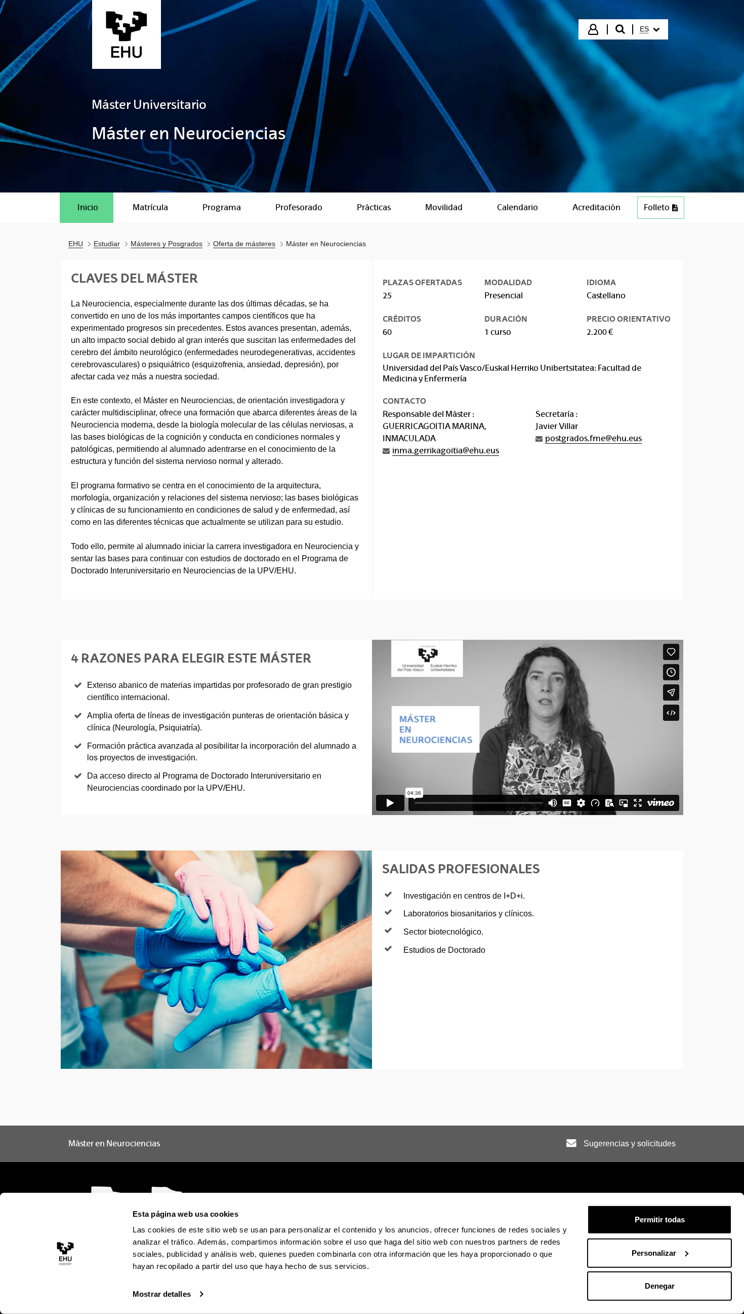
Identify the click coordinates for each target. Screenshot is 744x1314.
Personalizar (654, 1252)
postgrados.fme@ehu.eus (593, 438)
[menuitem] (649, 29)
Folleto (657, 207)
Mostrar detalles (162, 1294)
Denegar (660, 1286)
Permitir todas (660, 1219)
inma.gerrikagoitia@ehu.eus (445, 450)
